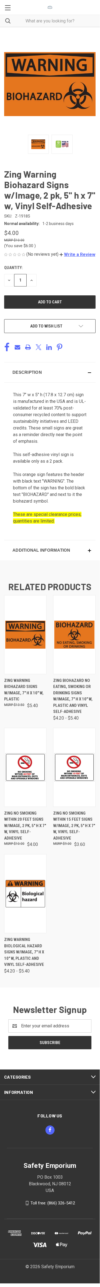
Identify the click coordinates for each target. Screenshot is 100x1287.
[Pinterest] (59, 347)
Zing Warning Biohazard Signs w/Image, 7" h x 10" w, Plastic (23, 690)
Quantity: (13, 267)
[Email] (17, 347)
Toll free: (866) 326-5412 (52, 1202)
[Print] (28, 347)
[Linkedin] (49, 347)
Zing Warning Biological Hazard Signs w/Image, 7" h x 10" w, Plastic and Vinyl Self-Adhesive (24, 952)
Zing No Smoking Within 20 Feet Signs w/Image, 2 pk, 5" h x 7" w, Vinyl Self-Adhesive (25, 826)
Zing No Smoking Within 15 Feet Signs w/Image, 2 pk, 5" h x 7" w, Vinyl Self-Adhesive (74, 826)
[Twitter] (38, 347)
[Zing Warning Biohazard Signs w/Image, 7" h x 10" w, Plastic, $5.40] (25, 634)
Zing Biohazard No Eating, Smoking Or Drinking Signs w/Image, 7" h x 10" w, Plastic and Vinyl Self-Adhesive (73, 696)
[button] (77, 254)
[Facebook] (7, 347)
